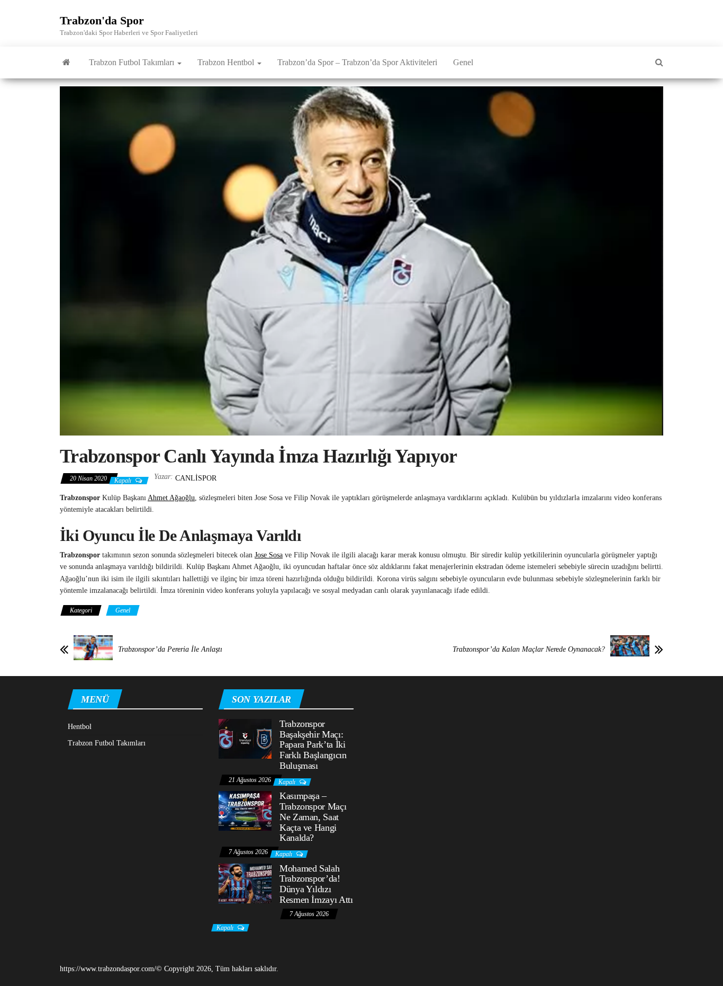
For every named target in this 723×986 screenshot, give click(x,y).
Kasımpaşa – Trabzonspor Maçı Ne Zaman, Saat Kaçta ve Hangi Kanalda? (312, 816)
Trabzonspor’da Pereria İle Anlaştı (170, 649)
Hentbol (80, 727)
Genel (463, 62)
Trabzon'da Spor (102, 20)
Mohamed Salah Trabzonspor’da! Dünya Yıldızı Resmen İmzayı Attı (316, 884)
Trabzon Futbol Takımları (132, 62)
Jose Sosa (269, 555)
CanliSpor (195, 478)
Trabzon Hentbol (226, 62)
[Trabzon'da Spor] (66, 62)
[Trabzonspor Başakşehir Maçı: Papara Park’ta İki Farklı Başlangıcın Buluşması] (245, 738)
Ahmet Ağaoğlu (171, 498)
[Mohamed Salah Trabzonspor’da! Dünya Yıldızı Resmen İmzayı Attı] (245, 882)
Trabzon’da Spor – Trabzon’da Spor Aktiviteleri (357, 62)
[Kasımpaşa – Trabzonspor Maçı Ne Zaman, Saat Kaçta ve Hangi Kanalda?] (245, 810)
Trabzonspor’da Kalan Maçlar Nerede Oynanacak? (529, 649)
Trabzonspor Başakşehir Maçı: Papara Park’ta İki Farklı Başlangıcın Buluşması (313, 744)
